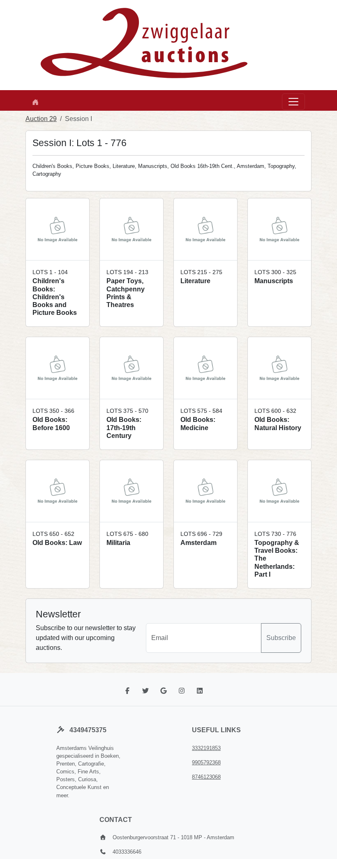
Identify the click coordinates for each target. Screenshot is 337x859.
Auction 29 (41, 118)
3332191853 (206, 748)
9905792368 (206, 762)
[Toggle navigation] (293, 101)
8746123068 (206, 777)
